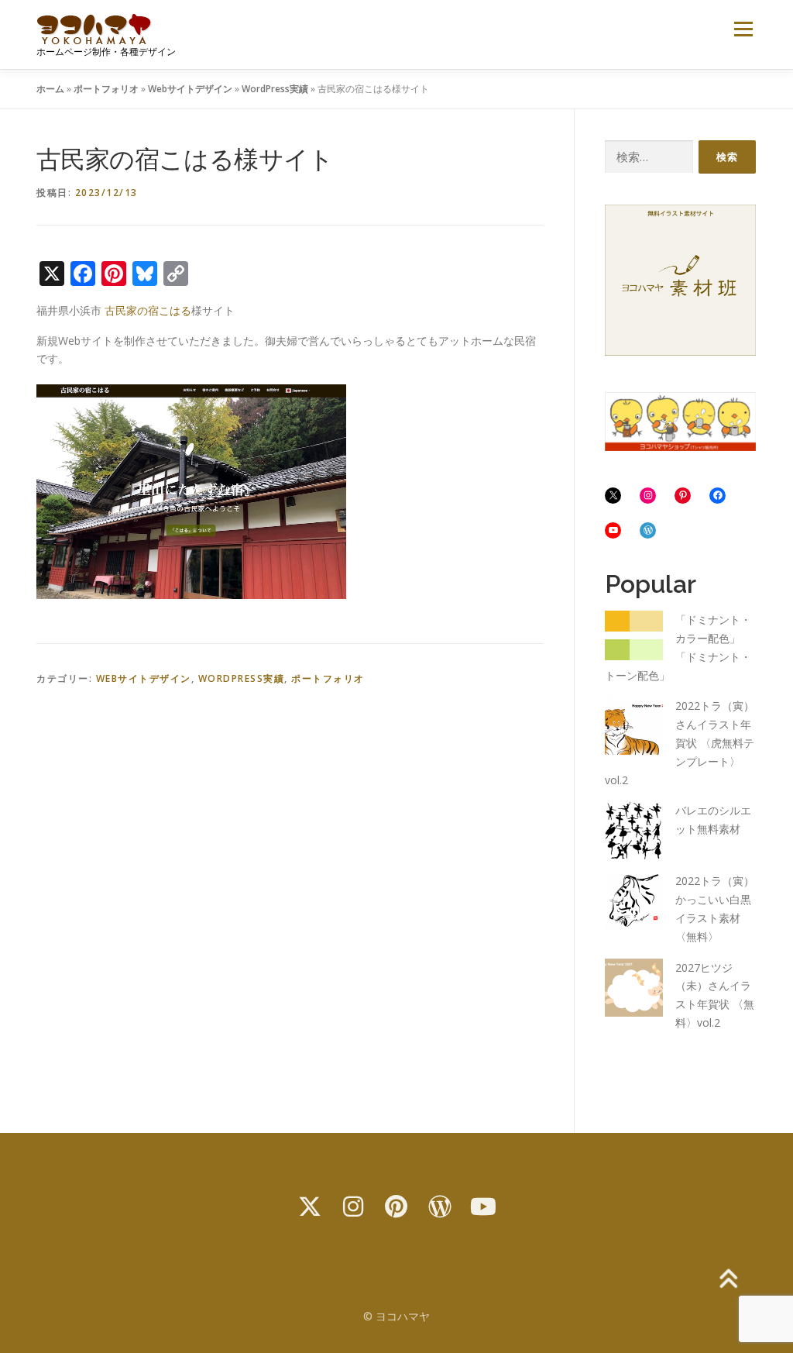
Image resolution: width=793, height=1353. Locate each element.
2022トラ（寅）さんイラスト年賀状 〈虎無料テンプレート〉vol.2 (679, 742)
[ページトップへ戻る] (727, 1279)
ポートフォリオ (106, 88)
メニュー (743, 29)
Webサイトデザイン (190, 88)
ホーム (50, 88)
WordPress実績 (275, 88)
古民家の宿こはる (148, 310)
